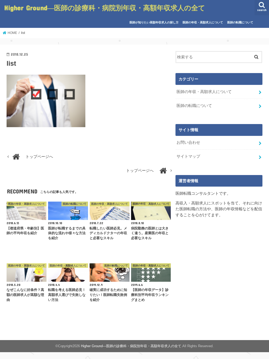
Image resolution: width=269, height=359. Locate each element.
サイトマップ (188, 156)
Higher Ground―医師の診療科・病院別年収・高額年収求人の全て (104, 7)
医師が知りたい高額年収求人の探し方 (154, 22)
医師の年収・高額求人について (203, 22)
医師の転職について (240, 22)
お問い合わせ (188, 142)
